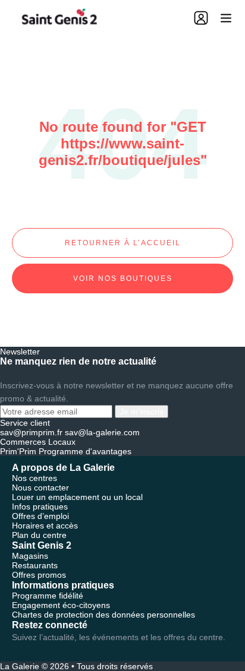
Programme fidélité (47, 595)
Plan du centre (39, 535)
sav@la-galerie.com (102, 432)
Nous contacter (40, 487)
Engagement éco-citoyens (61, 605)
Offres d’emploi (40, 516)
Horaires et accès (45, 525)
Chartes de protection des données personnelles (103, 614)
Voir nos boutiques (122, 278)
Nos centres (34, 478)
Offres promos (39, 575)
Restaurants (35, 565)
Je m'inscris (142, 411)
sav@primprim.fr (31, 432)
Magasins (30, 556)
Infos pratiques (40, 506)
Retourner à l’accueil (123, 243)
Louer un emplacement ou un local (77, 497)
